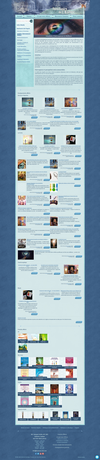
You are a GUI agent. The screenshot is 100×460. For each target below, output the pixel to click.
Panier (78, 1)
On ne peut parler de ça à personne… (42, 250)
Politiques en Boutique (66, 428)
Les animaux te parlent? (50, 108)
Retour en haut (25, 428)
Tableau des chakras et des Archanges (67, 183)
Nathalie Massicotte (39, 234)
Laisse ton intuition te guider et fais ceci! (27, 146)
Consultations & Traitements (62, 440)
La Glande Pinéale (62, 171)
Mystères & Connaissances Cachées (24, 56)
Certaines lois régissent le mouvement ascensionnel (61, 208)
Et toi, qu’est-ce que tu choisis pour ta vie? (36, 196)
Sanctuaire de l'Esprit (23, 28)
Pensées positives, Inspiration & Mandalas (23, 49)
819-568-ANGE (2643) (39, 438)
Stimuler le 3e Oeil (22, 318)
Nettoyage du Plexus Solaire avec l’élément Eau (71, 290)
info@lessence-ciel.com (40, 451)
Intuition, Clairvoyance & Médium (23, 34)
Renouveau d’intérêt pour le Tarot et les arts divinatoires (68, 197)
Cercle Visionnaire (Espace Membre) (62, 1)
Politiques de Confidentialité (50, 428)
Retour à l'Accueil (23, 9)
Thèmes (29, 16)
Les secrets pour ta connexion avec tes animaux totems (37, 172)
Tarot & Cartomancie (22, 37)
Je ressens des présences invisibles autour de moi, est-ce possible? (64, 121)
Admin (73, 1)
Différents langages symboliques (25, 208)
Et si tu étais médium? (31, 121)
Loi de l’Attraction (21, 46)
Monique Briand (31, 114)
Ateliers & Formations (62, 438)
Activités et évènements (62, 442)
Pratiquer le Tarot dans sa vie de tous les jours (71, 146)
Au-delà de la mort (62, 239)
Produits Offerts (62, 434)
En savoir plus (34, 117)
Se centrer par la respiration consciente (49, 265)
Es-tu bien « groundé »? (28, 108)
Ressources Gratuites (61, 16)
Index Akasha (21, 25)
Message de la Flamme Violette (24, 229)
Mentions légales (36, 428)
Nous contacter (78, 16)
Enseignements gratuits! (62, 447)
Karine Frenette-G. (71, 155)
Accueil (19, 16)
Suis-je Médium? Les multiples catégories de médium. (70, 109)
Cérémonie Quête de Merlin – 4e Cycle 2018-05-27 (27, 266)
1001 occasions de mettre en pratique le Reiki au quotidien (37, 240)
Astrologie (19, 40)
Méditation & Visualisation (24, 53)
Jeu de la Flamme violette (23, 62)
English (77, 428)
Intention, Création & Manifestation (22, 43)
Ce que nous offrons (43, 16)
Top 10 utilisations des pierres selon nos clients (37, 160)
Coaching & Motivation (23, 59)
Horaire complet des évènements (62, 445)
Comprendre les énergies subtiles (66, 217)
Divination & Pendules (22, 31)
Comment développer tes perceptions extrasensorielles (35, 184)
